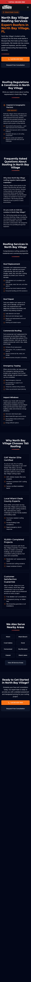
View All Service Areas (15, 662)
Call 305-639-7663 (16, 59)
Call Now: (15, 2)
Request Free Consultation (15, 65)
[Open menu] (28, 7)
